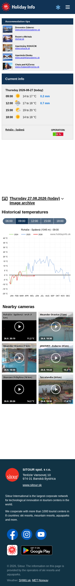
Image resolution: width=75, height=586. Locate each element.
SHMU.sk (25, 580)
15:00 (47, 221)
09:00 (21, 221)
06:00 (9, 221)
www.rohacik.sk (22, 48)
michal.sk (19, 39)
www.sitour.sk (32, 485)
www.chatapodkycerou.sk (27, 67)
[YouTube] (41, 535)
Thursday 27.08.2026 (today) (35, 198)
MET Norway (40, 580)
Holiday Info (15, 4)
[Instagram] (26, 535)
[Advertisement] (37, 165)
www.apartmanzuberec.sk (27, 57)
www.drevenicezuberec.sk (27, 30)
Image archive (22, 203)
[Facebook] (12, 535)
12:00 (34, 221)
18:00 (60, 221)
